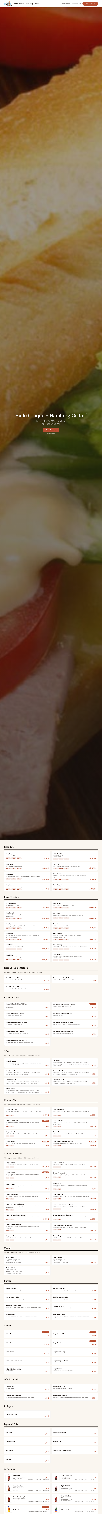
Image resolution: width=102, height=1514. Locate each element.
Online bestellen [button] (90, 4)
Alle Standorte (65, 4)
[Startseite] (8, 4)
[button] (27, 856)
